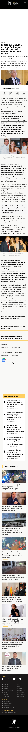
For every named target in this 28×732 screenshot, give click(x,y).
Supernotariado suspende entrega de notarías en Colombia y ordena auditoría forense (15, 429)
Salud (18, 684)
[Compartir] (4, 93)
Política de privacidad (9, 707)
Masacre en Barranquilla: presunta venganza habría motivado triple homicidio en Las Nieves (15, 442)
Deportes (6, 688)
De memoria (20, 688)
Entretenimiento (8, 690)
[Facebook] (5, 679)
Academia (19, 686)
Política (6, 686)
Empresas (6, 696)
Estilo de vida (20, 696)
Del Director (7, 701)
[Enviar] (17, 93)
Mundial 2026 (20, 692)
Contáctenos (7, 705)
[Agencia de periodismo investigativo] (14, 3)
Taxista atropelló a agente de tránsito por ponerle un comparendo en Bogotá (15, 404)
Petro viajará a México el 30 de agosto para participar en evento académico (15, 417)
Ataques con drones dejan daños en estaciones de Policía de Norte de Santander (15, 454)
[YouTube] (16, 679)
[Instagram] (21, 679)
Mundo (3, 42)
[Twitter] (10, 679)
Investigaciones (21, 690)
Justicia (6, 684)
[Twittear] (10, 94)
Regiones (6, 694)
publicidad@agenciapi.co (9, 712)
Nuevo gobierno (21, 694)
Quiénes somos (8, 703)
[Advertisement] (14, 26)
